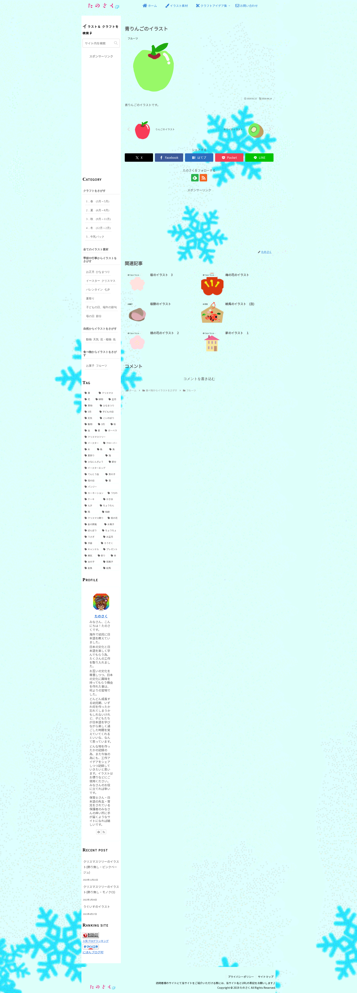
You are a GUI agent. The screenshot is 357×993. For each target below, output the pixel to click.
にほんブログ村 (93, 952)
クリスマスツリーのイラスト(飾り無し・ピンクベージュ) (101, 866)
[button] (115, 43)
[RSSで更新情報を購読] (203, 177)
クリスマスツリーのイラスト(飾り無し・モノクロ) (101, 889)
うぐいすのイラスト (96, 906)
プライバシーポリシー (241, 976)
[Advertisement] (199, 219)
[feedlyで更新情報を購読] (195, 177)
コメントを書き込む (199, 379)
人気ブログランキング (96, 941)
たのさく (101, 616)
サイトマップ (266, 976)
